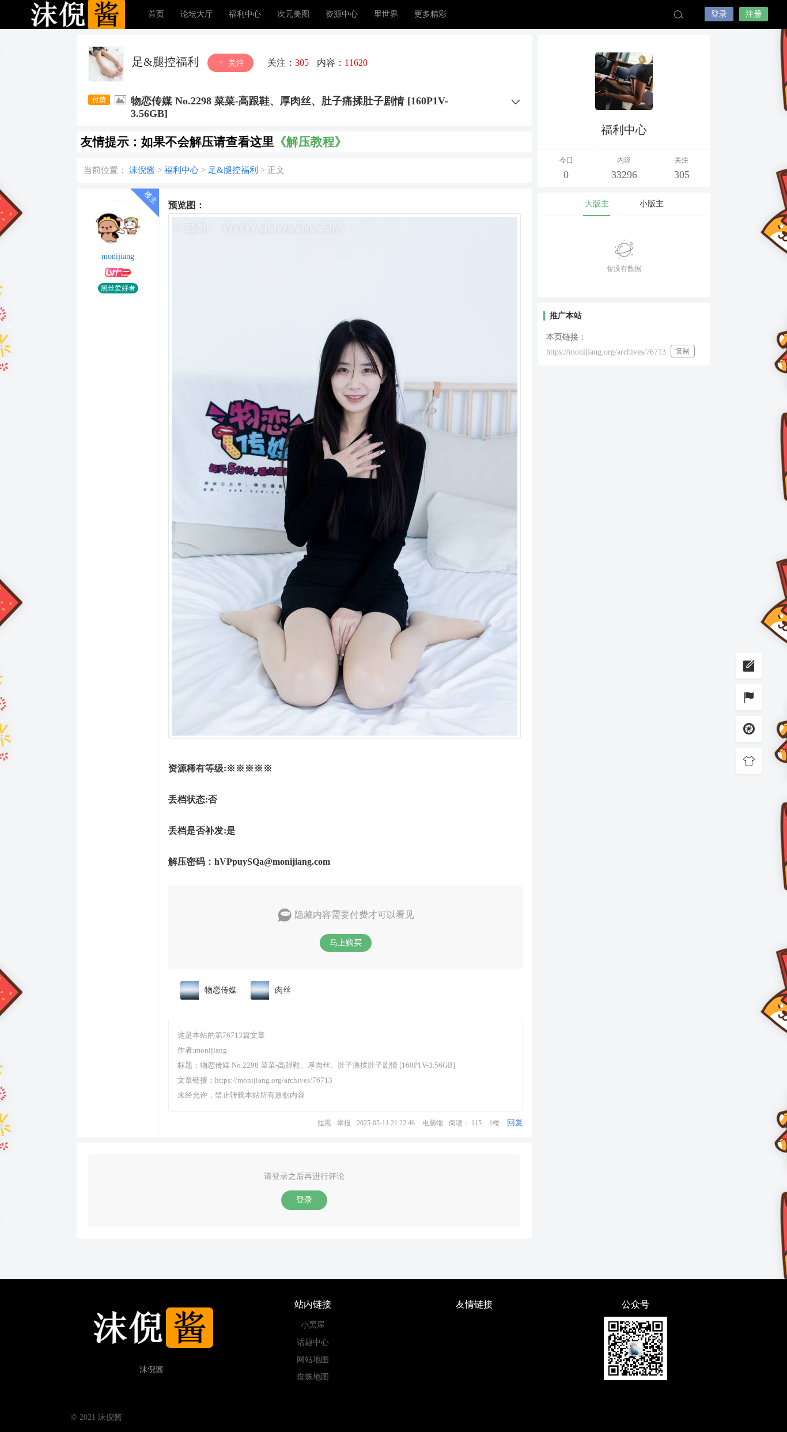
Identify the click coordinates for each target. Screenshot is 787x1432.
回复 (515, 1122)
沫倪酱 (76, 14)
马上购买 (346, 943)
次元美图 (293, 14)
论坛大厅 (196, 14)
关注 (235, 63)
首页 (156, 14)
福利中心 (245, 14)
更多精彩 (430, 14)
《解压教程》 (310, 142)
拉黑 (324, 1123)
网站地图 (313, 1359)
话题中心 (313, 1342)
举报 (344, 1123)
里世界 (386, 14)
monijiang (117, 256)
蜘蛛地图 (313, 1377)
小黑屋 (313, 1325)
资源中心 (342, 14)
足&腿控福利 (167, 61)
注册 (754, 14)
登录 (719, 14)
